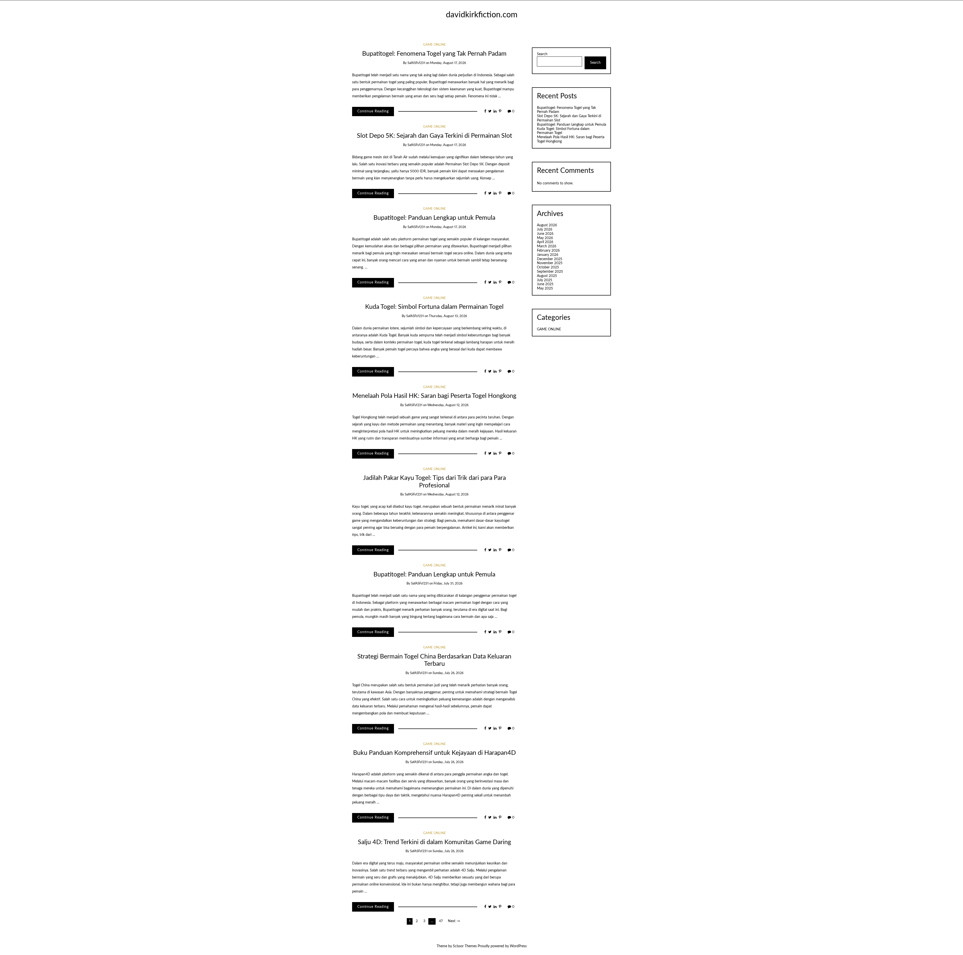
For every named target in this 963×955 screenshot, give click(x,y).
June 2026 (545, 234)
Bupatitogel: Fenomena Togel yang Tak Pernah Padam (434, 54)
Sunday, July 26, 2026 (448, 673)
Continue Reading (373, 111)
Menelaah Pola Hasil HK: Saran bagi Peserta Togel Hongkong (434, 396)
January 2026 (547, 255)
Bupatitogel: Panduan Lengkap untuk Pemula (434, 218)
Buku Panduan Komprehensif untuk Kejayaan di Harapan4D (434, 753)
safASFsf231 (416, 63)
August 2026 (547, 225)
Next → (454, 921)
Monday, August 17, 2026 (448, 63)
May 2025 (545, 288)
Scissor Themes (465, 946)
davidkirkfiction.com (481, 15)
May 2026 (545, 238)
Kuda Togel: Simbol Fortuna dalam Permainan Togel (434, 307)
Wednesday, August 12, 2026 (447, 405)
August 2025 (547, 276)
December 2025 (549, 259)
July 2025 (544, 280)
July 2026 (544, 229)
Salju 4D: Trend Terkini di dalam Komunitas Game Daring (434, 842)
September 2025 (550, 271)
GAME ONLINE (434, 44)
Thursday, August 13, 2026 (448, 316)
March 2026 (546, 246)
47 (441, 921)
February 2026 (548, 250)
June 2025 (545, 284)
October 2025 (548, 267)
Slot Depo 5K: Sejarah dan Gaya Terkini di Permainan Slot (434, 136)
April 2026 (545, 242)
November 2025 (550, 263)
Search (542, 54)
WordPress (518, 946)
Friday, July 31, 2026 (448, 583)
